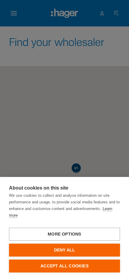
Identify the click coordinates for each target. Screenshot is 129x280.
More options (64, 234)
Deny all (64, 250)
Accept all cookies (64, 266)
